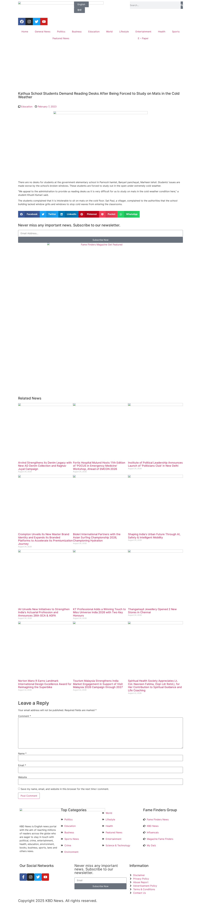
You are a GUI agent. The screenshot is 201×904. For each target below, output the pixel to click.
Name (22, 753)
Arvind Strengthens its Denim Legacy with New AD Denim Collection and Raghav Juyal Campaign (45, 465)
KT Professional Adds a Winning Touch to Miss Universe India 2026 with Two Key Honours (99, 612)
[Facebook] (21, 21)
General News (42, 31)
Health (161, 31)
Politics (61, 31)
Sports (176, 31)
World (109, 31)
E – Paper (143, 38)
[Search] (182, 5)
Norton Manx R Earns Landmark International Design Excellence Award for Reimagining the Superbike (44, 684)
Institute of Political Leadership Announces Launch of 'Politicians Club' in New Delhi (155, 464)
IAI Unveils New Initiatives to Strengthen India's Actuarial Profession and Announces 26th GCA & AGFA (44, 612)
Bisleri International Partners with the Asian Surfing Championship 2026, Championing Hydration (97, 537)
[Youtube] (44, 21)
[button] (29, 214)
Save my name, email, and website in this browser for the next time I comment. (65, 789)
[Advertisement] (100, 66)
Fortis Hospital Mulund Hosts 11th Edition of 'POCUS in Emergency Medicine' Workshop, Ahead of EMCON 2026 (99, 465)
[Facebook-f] (23, 877)
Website (22, 777)
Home (24, 31)
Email (22, 765)
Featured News (61, 38)
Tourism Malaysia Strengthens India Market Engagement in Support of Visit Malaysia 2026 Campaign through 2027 (98, 684)
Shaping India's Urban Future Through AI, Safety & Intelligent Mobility (154, 536)
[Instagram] (29, 21)
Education (93, 31)
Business (77, 31)
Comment (24, 716)
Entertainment (143, 31)
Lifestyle (124, 31)
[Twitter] (36, 21)
